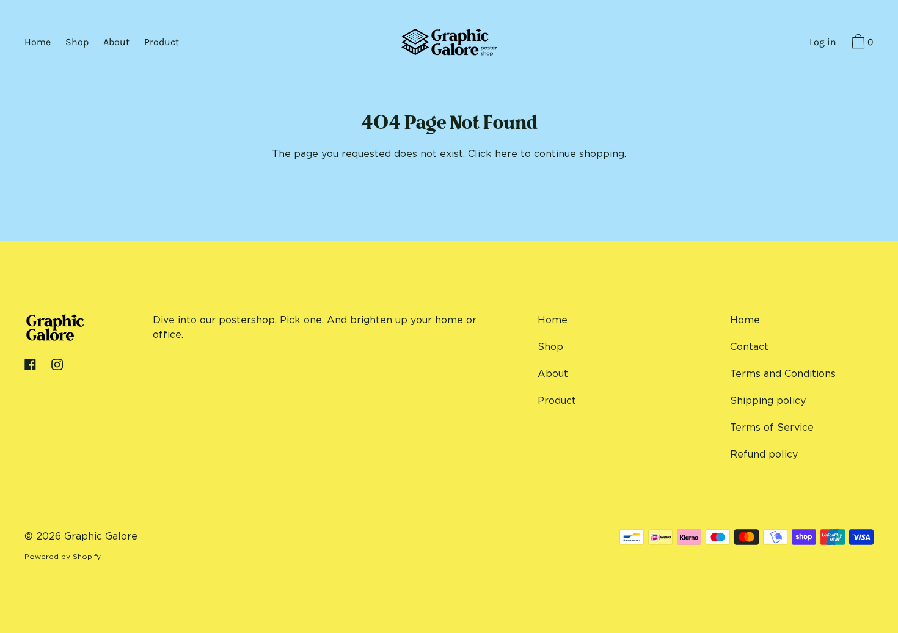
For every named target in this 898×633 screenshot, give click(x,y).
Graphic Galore (100, 535)
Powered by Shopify (62, 556)
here (506, 153)
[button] (861, 43)
